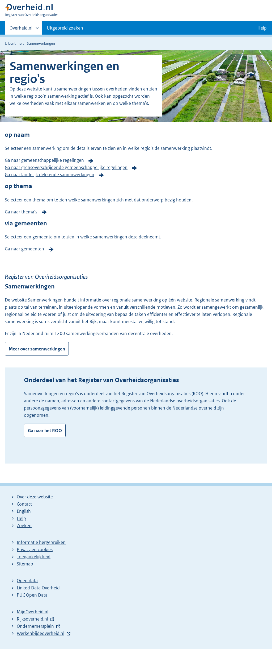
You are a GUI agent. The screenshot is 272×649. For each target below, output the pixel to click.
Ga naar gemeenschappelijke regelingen (44, 160)
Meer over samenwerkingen (37, 349)
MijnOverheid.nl (32, 612)
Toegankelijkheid (33, 557)
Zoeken (24, 525)
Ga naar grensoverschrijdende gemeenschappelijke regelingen (66, 167)
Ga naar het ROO (45, 430)
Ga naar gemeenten (24, 249)
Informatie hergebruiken (41, 542)
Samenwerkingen (41, 43)
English (24, 511)
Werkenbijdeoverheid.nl (40, 633)
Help (21, 518)
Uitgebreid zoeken (65, 28)
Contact (24, 504)
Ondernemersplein (35, 626)
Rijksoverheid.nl (32, 619)
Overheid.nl (21, 30)
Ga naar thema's (21, 212)
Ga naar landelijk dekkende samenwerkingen (49, 174)
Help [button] (262, 28)
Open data (27, 581)
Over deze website (35, 497)
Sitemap (25, 564)
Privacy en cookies (35, 549)
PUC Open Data (32, 595)
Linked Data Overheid (38, 588)
